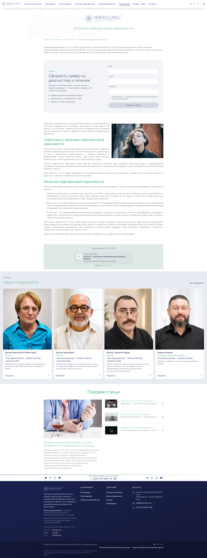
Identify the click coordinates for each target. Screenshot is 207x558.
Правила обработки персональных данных (148, 547)
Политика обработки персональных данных (114, 547)
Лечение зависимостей (90, 500)
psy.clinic (55, 532)
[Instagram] (156, 478)
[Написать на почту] (59, 478)
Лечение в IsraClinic (34, 4)
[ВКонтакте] (147, 478)
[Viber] (50, 478)
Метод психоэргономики (52, 510)
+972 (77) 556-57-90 (144, 507)
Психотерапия (86, 496)
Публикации (57, 39)
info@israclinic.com (143, 503)
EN (194, 4)
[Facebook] (152, 478)
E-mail (111, 76)
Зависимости (69, 39)
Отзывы (136, 4)
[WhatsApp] (55, 478)
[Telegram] (46, 478)
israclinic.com (57, 530)
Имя (110, 66)
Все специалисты (197, 283)
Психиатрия (85, 492)
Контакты (152, 4)
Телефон (112, 86)
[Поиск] (203, 4)
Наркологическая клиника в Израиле (135, 414)
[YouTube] (161, 478)
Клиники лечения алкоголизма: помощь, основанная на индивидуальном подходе (69, 444)
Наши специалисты (114, 496)
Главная (47, 39)
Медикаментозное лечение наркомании (137, 401)
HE (198, 4)
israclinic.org (56, 535)
